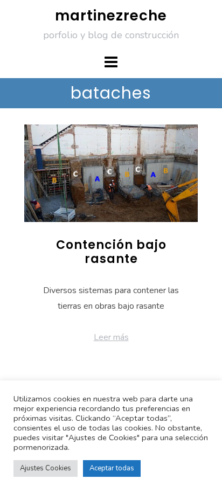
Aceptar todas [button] (111, 468)
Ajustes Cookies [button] (45, 468)
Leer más (111, 337)
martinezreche (111, 15)
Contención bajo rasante (111, 252)
